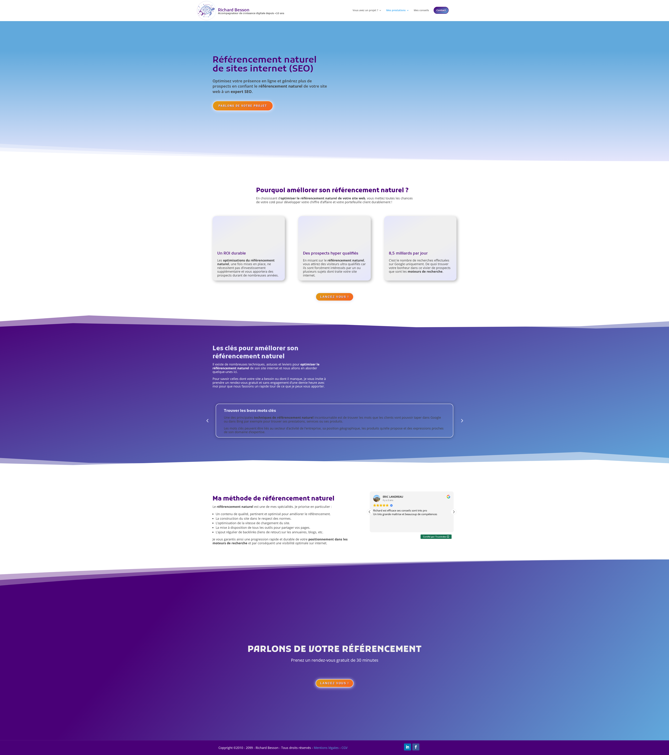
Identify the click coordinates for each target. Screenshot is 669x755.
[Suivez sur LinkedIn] (407, 746)
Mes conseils (421, 10)
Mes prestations (396, 10)
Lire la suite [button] (380, 527)
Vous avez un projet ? (365, 10)
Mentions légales (326, 748)
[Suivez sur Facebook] (415, 746)
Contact (441, 10)
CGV (344, 748)
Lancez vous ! (334, 296)
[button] (453, 511)
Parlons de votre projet (242, 105)
